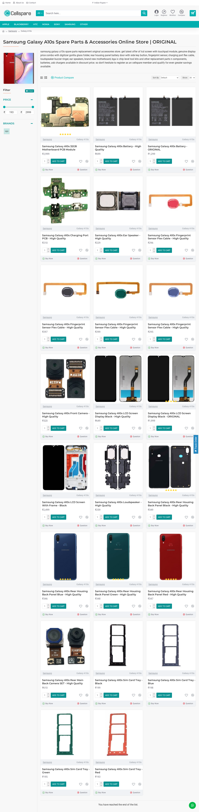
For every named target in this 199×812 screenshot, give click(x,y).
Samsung (12, 31)
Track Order (195, 443)
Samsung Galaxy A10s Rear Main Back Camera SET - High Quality (62, 682)
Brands (8, 123)
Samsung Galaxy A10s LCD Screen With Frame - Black (63, 504)
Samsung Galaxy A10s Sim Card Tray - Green (66, 771)
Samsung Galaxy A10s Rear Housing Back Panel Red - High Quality (170, 593)
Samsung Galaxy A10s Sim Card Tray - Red (118, 771)
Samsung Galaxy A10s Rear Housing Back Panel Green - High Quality (118, 593)
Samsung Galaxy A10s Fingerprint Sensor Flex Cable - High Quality (169, 237)
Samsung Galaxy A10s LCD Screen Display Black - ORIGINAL (169, 415)
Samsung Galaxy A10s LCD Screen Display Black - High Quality (116, 415)
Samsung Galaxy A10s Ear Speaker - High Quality (117, 237)
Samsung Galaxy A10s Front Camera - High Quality (65, 415)
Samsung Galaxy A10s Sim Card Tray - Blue (171, 682)
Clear (30, 91)
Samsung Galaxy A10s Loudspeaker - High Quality (118, 504)
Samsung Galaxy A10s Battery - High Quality (118, 148)
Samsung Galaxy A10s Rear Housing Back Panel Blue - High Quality (65, 593)
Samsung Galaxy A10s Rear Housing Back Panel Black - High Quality (170, 504)
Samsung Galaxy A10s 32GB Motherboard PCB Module (59, 148)
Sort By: (156, 78)
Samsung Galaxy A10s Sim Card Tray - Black (118, 682)
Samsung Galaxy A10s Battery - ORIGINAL (167, 148)
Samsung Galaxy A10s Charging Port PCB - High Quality (65, 237)
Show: (185, 78)
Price (7, 99)
